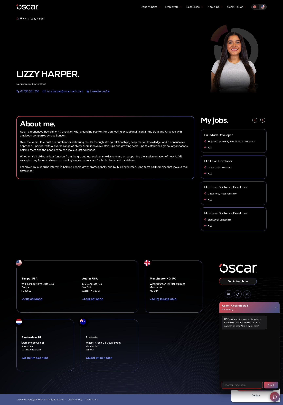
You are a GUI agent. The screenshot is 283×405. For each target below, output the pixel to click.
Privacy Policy (75, 399)
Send (271, 385)
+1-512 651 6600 (31, 299)
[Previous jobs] (255, 120)
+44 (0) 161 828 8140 (163, 299)
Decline (256, 395)
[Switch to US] (263, 7)
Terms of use (91, 399)
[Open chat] (275, 397)
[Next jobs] (263, 120)
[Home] (27, 7)
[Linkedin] (228, 294)
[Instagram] (247, 294)
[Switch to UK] (255, 7)
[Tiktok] (238, 294)
